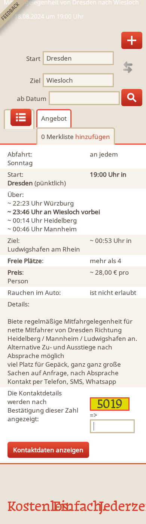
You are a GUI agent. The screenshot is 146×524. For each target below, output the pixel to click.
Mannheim (60, 229)
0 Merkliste (75, 136)
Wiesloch (66, 211)
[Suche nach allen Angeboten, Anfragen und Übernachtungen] (131, 97)
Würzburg (59, 203)
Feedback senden (18, 18)
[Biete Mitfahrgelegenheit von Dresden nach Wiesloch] (131, 40)
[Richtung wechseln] (127, 67)
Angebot (54, 118)
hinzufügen (92, 136)
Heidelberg (60, 220)
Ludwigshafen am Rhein (43, 249)
